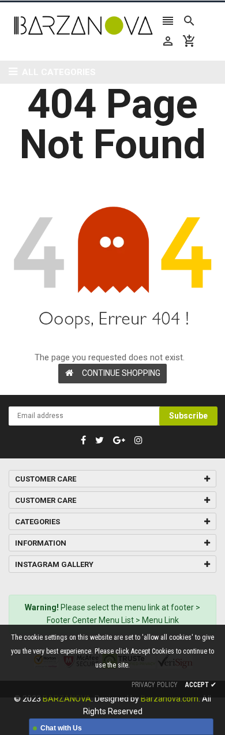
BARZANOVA (67, 698)
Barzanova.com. (170, 698)
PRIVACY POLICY (155, 685)
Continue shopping (121, 373)
